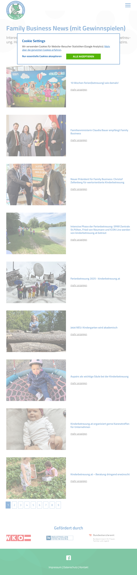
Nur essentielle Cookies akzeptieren (42, 56)
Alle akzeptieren (83, 56)
